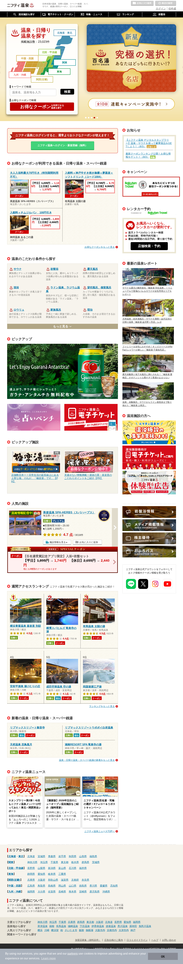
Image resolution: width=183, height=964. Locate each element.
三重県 (62, 873)
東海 (59, 71)
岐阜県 (52, 873)
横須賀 (55, 930)
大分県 (41, 891)
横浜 (40, 930)
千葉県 (54, 862)
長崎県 (62, 891)
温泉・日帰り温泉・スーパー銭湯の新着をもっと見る (87, 760)
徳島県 (83, 885)
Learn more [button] (48, 958)
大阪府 (41, 879)
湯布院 (133, 926)
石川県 (72, 868)
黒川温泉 (123, 926)
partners (72, 953)
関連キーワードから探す (22, 934)
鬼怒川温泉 (145, 926)
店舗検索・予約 (149, 246)
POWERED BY (151, 213)
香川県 (93, 885)
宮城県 (41, 856)
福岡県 (31, 891)
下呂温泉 (85, 926)
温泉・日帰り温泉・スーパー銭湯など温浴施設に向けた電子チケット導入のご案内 (149, 457)
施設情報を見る (58, 542)
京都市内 (112, 930)
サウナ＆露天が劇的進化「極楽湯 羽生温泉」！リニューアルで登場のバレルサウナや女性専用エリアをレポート (147, 291)
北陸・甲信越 (49, 52)
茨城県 (96, 862)
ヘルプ (154, 940)
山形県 (83, 856)
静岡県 (31, 873)
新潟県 (52, 868)
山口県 (72, 885)
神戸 (132, 930)
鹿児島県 (95, 891)
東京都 (64, 862)
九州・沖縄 (20, 74)
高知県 (114, 885)
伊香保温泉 (98, 926)
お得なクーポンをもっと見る (100, 247)
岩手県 (62, 856)
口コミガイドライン (137, 940)
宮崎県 (83, 891)
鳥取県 (41, 885)
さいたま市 (71, 930)
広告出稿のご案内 (149, 482)
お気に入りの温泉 (142, 3)
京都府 (75, 879)
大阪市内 (100, 930)
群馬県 (85, 862)
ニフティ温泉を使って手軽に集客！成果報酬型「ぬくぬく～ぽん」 (149, 432)
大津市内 (124, 930)
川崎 (46, 930)
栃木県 (75, 862)
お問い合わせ (169, 940)
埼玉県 (44, 862)
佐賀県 (52, 891)
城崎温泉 (73, 926)
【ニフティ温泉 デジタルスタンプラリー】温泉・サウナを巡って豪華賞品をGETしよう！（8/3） (149, 143)
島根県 (52, 885)
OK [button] (163, 956)
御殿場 (89, 930)
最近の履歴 (165, 3)
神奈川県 (32, 862)
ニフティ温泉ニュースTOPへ (99, 831)
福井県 (83, 868)
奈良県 (85, 879)
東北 (69, 32)
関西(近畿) (42, 79)
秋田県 (72, 856)
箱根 (51, 926)
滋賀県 (64, 879)
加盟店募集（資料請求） (88, 940)
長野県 (31, 868)
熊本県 (72, 891)
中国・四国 (27, 58)
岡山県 (62, 885)
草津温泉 (43, 926)
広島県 (31, 885)
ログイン (161, 8)
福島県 (93, 856)
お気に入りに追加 (88, 542)
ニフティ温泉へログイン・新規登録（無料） (63, 145)
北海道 (61, 32)
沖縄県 (106, 891)
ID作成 (172, 8)
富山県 (62, 868)
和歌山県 (53, 879)
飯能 (81, 930)
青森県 (52, 856)
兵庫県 (31, 879)
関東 (64, 62)
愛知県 (41, 873)
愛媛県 (103, 885)
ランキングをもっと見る (102, 706)
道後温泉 (111, 926)
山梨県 (41, 868)
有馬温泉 (61, 926)
